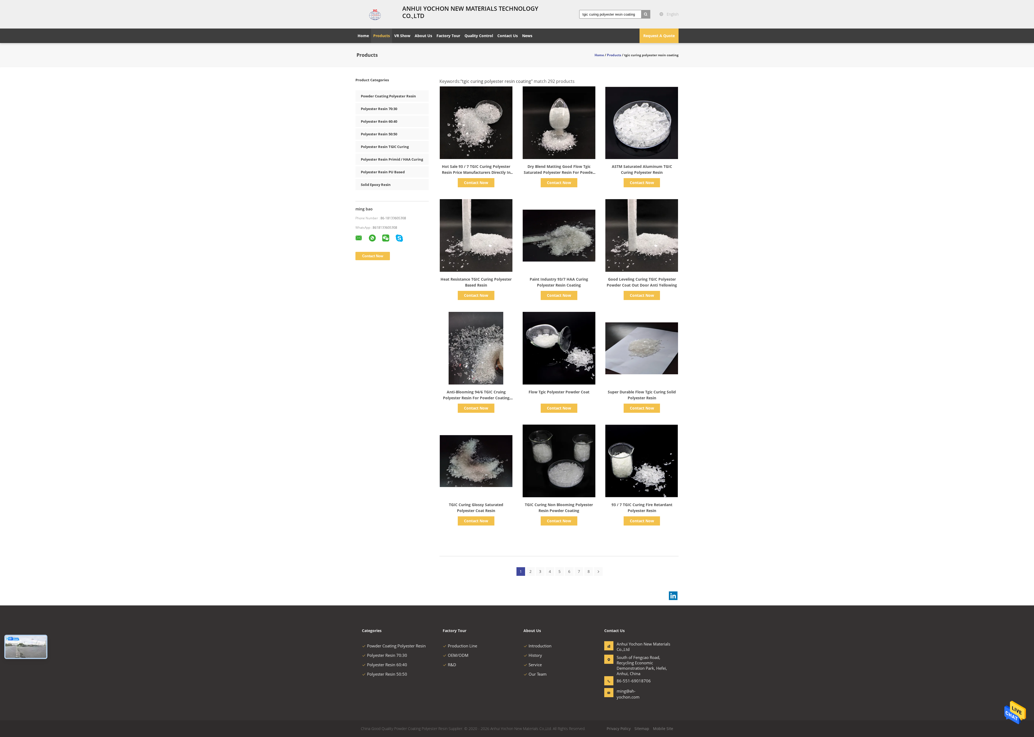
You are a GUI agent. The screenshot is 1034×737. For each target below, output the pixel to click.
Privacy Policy (619, 728)
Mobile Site (663, 728)
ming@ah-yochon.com (628, 694)
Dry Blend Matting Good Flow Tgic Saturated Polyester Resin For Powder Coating (559, 172)
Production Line (462, 645)
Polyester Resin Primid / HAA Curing (392, 159)
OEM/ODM (458, 655)
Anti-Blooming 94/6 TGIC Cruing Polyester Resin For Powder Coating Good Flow (476, 397)
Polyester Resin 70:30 (379, 108)
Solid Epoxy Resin (376, 184)
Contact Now (476, 182)
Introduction (540, 645)
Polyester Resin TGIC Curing (385, 146)
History (535, 655)
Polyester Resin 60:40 (379, 121)
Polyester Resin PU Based (383, 172)
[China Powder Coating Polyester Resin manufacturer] (375, 14)
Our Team (538, 674)
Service (535, 664)
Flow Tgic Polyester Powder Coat (559, 391)
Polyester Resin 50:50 (379, 134)
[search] (645, 14)
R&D (452, 664)
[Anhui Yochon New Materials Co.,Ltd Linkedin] (673, 595)
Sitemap (641, 728)
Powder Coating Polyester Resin (388, 96)
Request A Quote (659, 35)
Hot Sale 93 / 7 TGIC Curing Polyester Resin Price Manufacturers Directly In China (476, 172)
